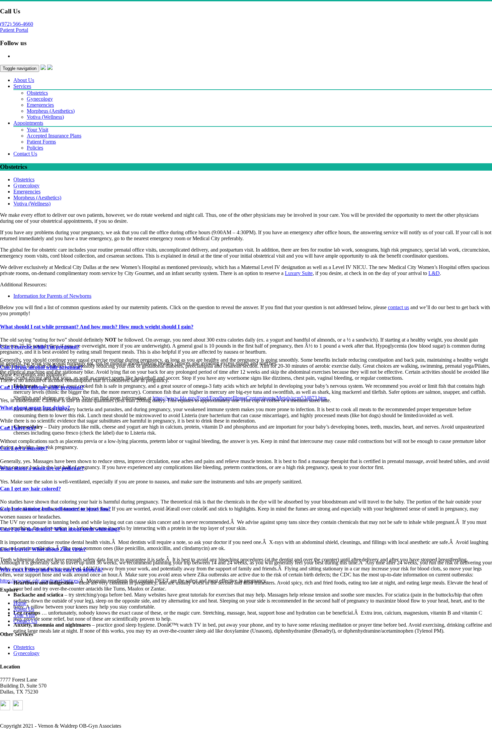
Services (22, 86)
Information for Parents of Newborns (52, 296)
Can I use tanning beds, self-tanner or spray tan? (55, 509)
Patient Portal (14, 30)
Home (19, 603)
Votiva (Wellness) (45, 117)
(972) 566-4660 (16, 24)
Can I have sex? (18, 428)
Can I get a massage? (24, 448)
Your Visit (37, 129)
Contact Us (25, 154)
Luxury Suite (299, 273)
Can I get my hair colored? (30, 488)
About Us (23, 80)
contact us (398, 307)
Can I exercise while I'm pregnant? (39, 347)
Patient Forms (41, 142)
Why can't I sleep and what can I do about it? (51, 569)
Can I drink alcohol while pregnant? (41, 367)
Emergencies (40, 105)
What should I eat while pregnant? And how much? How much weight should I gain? (96, 327)
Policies (35, 148)
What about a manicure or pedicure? (42, 468)
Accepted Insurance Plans (54, 136)
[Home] (43, 68)
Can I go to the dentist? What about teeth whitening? (60, 529)
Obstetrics (37, 93)
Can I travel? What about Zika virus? (43, 549)
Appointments (28, 123)
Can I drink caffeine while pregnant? (42, 387)
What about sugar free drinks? (35, 408)
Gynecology (40, 99)
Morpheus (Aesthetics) (51, 111)
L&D (434, 273)
